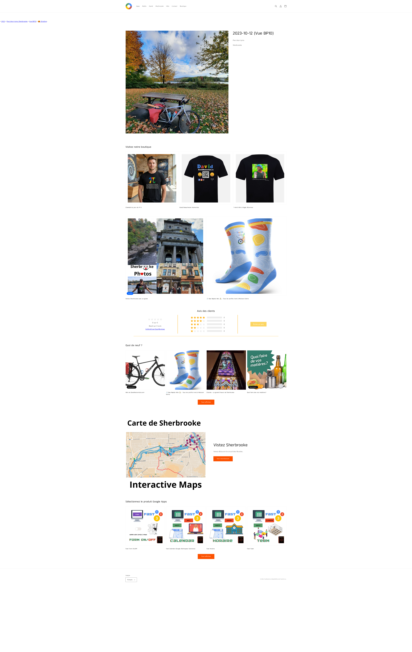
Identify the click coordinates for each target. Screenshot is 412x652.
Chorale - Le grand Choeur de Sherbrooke (220, 393)
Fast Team (250, 549)
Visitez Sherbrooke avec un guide (137, 299)
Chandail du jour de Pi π (134, 208)
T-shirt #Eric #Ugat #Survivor (243, 208)
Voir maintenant (223, 459)
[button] (276, 6)
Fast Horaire (211, 549)
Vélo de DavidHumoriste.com (135, 393)
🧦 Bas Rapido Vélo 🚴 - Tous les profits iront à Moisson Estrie (228, 299)
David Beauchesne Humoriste (189, 208)
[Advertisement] (64, 620)
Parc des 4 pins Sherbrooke (17, 21)
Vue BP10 (32, 21)
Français (129, 580)
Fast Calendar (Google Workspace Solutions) (180, 549)
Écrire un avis (258, 324)
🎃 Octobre (42, 21)
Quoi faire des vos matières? (256, 393)
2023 (3, 21)
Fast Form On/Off (131, 549)
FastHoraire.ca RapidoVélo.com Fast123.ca (275, 579)
